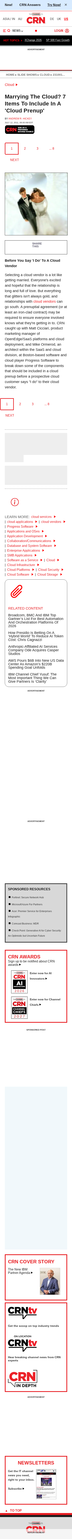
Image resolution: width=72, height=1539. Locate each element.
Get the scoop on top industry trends (33, 1325)
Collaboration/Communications (29, 541)
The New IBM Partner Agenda (19, 1271)
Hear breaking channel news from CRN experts (34, 1359)
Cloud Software (18, 574)
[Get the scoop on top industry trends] (22, 1343)
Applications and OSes (23, 531)
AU (20, 19)
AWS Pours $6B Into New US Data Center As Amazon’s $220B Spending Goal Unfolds (36, 664)
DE (52, 19)
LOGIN (58, 31)
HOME (10, 74)
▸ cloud (43, 74)
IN (13, 19)
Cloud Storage (48, 574)
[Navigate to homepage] (36, 23)
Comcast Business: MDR (25, 923)
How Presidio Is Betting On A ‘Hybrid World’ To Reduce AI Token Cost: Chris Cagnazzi (35, 636)
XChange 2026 (33, 40)
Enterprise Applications (24, 550)
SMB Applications (20, 555)
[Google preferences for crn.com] (20, 129)
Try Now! (54, 5)
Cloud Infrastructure (21, 565)
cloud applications (20, 521)
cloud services (41, 516)
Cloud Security (49, 569)
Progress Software (20, 526)
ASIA (6, 19)
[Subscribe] (46, 1498)
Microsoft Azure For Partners (27, 904)
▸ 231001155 (58, 74)
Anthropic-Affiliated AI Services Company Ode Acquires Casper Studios (33, 650)
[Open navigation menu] (6, 30)
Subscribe (15, 1488)
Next (14, 160)
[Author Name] (15, 452)
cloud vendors (44, 301)
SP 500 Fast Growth (58, 40)
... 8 (51, 148)
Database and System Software (30, 545)
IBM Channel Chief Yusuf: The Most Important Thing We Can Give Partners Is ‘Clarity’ (32, 677)
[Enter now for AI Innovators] (21, 992)
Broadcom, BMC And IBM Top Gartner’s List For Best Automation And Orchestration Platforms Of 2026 (35, 620)
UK (59, 19)
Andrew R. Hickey (20, 118)
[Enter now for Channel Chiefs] (21, 1017)
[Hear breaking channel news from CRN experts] (22, 1379)
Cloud (9, 85)
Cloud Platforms (19, 569)
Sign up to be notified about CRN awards (31, 963)
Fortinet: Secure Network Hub (28, 897)
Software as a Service (23, 560)
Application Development (25, 536)
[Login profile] (67, 31)
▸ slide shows (25, 74)
